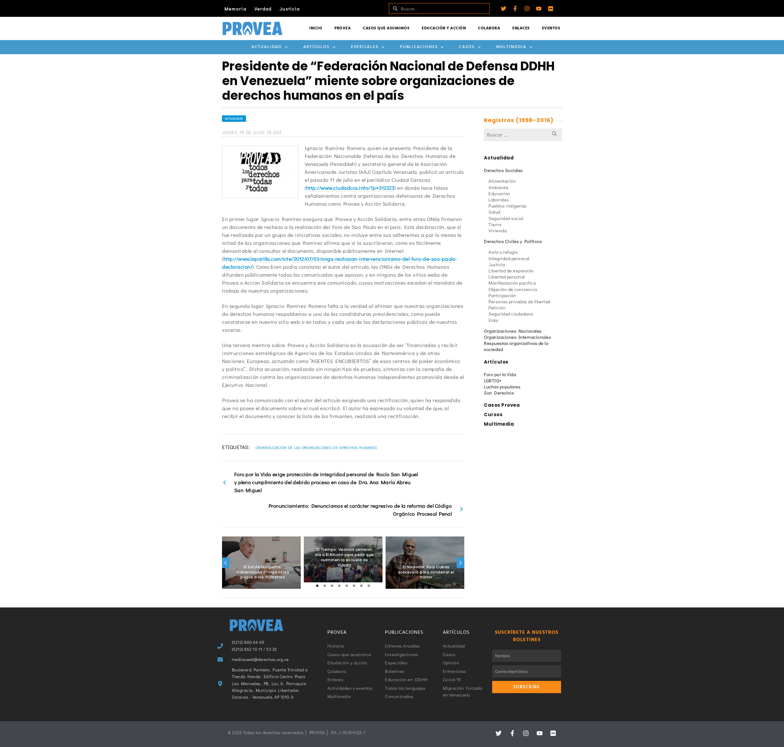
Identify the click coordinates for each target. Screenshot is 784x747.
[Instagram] (527, 8)
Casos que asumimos (386, 28)
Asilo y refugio (503, 252)
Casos (467, 46)
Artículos (316, 46)
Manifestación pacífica (512, 283)
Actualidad (266, 46)
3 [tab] (332, 586)
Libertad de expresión (511, 270)
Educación (499, 193)
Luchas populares (502, 386)
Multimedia (511, 46)
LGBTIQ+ (493, 380)
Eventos (551, 28)
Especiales (365, 46)
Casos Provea (502, 405)
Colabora (489, 28)
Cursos (493, 414)
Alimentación (502, 181)
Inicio (315, 28)
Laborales (498, 199)
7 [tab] (361, 586)
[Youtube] (538, 8)
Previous (225, 563)
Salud (494, 212)
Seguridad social (505, 218)
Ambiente (498, 187)
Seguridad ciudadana (510, 314)
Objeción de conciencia (512, 289)
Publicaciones (419, 46)
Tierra (494, 224)
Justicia (290, 9)
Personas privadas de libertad (519, 301)
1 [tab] (317, 586)
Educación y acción (444, 28)
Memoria (235, 9)
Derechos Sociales (503, 170)
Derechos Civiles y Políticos (513, 241)
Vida (493, 320)
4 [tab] (339, 586)
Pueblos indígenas (507, 206)
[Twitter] (503, 8)
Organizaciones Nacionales (513, 331)
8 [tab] (369, 586)
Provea (342, 28)
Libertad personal (506, 277)
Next (460, 563)
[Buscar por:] (523, 134)
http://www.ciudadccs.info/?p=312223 (350, 187)
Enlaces (521, 28)
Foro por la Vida (500, 374)
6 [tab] (354, 586)
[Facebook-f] (515, 8)
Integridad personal (509, 258)
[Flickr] (550, 8)
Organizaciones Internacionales (517, 337)
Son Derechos (499, 393)
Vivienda (497, 230)
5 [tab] (347, 586)
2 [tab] (325, 586)
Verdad (263, 9)
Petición (496, 307)
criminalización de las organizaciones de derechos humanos (316, 447)
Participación (502, 295)
